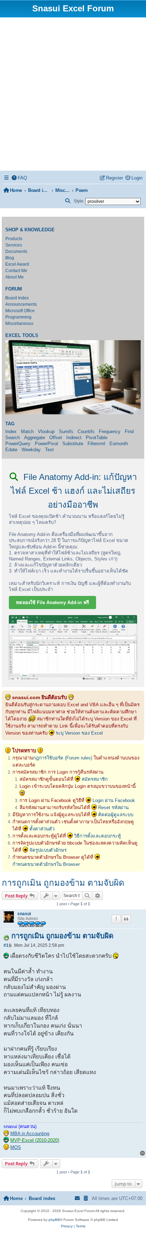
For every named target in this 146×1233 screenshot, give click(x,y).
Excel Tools (21, 335)
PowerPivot (46, 443)
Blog (9, 257)
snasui (24, 913)
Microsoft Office (20, 310)
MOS (15, 1147)
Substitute (72, 443)
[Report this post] (116, 919)
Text (49, 449)
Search (12, 437)
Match (27, 431)
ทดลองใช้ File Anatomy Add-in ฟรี (52, 602)
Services (13, 245)
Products (13, 238)
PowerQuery (17, 443)
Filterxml (96, 443)
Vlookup (46, 431)
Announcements (21, 304)
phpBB (54, 1220)
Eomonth (119, 443)
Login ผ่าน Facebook (113, 800)
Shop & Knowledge (30, 229)
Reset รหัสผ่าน (113, 807)
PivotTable (96, 437)
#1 (6, 945)
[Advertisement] (73, 94)
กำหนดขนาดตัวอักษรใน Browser (46, 864)
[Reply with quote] (126, 919)
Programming (18, 317)
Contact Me (16, 270)
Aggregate (34, 437)
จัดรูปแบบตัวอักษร (48, 850)
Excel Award (17, 264)
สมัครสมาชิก (95, 779)
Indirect (74, 437)
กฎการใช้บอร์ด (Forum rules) (62, 758)
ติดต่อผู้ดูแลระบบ (115, 814)
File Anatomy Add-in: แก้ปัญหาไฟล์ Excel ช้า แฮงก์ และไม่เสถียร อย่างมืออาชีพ (74, 490)
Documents (16, 251)
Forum (13, 289)
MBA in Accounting (29, 1133)
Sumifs (66, 431)
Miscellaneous (19, 323)
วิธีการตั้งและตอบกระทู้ (97, 836)
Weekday (31, 449)
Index (11, 431)
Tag (10, 423)
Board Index (17, 297)
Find (129, 431)
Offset (55, 437)
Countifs (86, 431)
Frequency (109, 431)
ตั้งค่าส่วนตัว (42, 828)
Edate (11, 449)
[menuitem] (19, 178)
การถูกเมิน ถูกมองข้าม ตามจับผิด (63, 883)
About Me (14, 277)
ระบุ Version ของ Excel (79, 733)
